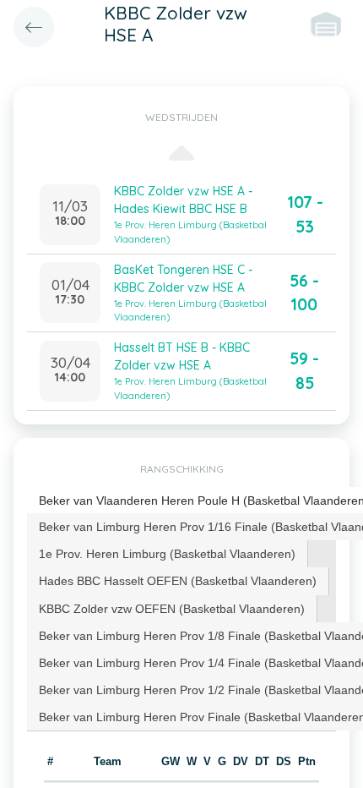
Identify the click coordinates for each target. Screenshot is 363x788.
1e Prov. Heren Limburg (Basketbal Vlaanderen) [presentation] (167, 554)
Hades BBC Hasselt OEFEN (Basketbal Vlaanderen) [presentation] (178, 581)
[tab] (167, 553)
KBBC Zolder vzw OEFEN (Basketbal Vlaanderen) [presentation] (172, 609)
